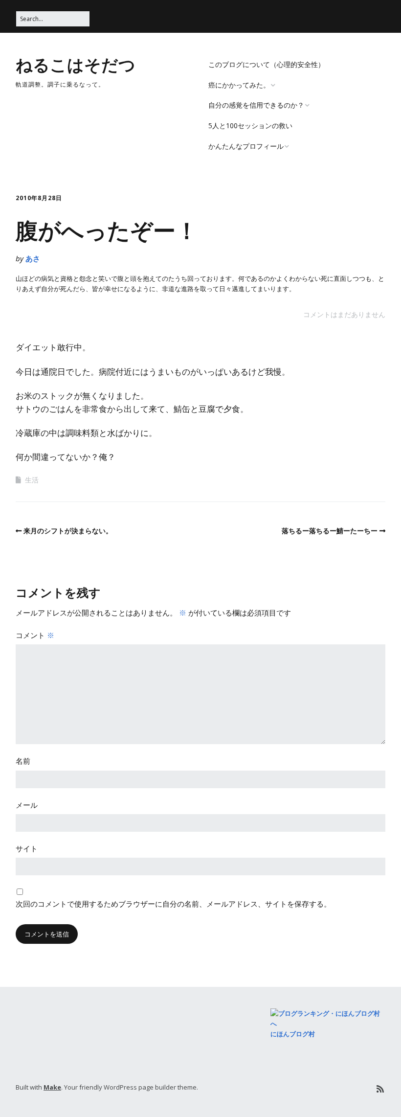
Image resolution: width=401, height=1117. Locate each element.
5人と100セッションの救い (250, 125)
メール (27, 805)
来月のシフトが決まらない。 (67, 530)
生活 (32, 479)
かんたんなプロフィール (246, 146)
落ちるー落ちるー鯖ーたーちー (330, 530)
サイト (27, 848)
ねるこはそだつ (75, 64)
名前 (23, 761)
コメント (35, 635)
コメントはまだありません (344, 314)
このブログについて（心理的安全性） (266, 64)
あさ (32, 258)
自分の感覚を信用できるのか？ (256, 105)
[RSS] (380, 1088)
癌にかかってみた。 (239, 85)
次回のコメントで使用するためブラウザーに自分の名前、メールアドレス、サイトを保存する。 (173, 904)
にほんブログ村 (292, 1033)
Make (52, 1087)
